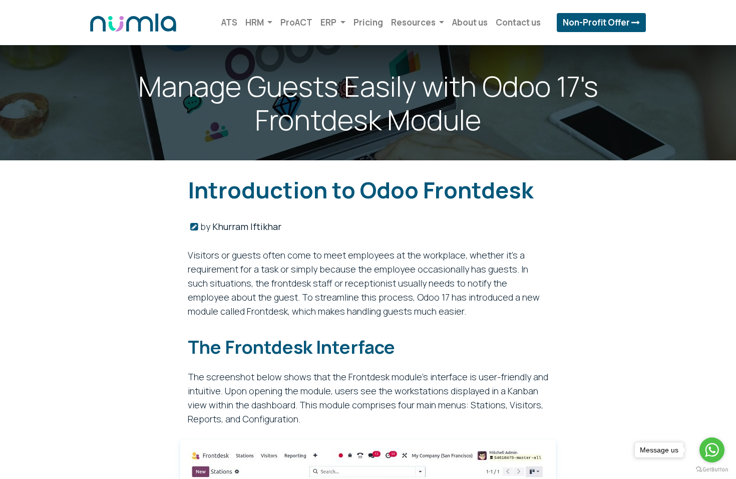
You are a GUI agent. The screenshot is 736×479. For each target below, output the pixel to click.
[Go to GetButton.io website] (712, 469)
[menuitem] (229, 22)
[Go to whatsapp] (711, 449)
